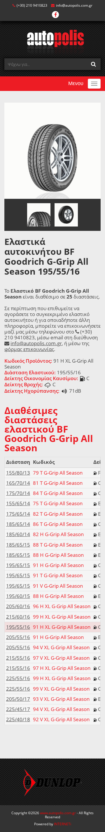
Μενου (75, 83)
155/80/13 (18, 472)
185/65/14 (18, 524)
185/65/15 (18, 544)
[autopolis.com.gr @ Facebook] (55, 15)
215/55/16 (18, 657)
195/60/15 (18, 596)
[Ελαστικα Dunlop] (52, 781)
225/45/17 (18, 709)
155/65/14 (18, 503)
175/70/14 (18, 493)
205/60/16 (18, 606)
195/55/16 (18, 627)
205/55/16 (18, 637)
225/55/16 (18, 678)
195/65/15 (18, 565)
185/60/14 (18, 534)
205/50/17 (18, 699)
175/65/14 (18, 513)
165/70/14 (18, 483)
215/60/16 (18, 616)
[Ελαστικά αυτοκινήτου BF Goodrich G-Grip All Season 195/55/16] (52, 150)
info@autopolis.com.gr (74, 5)
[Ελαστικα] (52, 42)
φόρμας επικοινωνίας (29, 349)
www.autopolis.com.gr (58, 812)
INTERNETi (62, 824)
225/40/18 (18, 719)
